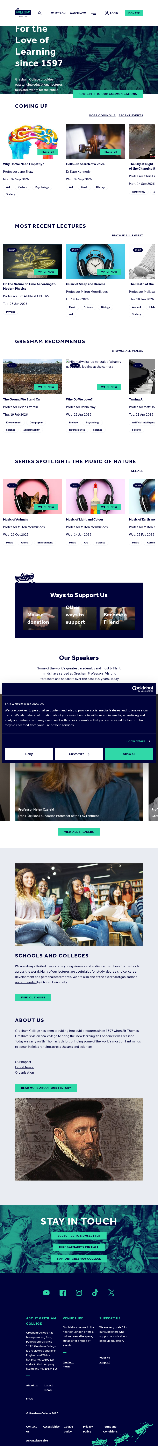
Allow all (129, 754)
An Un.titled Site (37, 1440)
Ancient (136, 307)
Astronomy (138, 191)
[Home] (23, 13)
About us (32, 1385)
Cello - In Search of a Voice (85, 164)
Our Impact (23, 1062)
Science (88, 307)
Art (8, 187)
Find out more (33, 997)
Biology (105, 307)
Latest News (24, 1067)
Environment (13, 422)
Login (114, 13)
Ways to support (104, 1360)
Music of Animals (15, 519)
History (100, 187)
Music (84, 187)
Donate (134, 13)
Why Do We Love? (79, 399)
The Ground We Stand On (21, 399)
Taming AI (136, 399)
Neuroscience (77, 429)
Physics (10, 311)
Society (10, 194)
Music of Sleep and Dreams (85, 284)
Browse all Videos (127, 351)
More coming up (102, 115)
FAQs (29, 1398)
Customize (76, 754)
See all (137, 471)
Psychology (42, 187)
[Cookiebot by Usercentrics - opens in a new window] (135, 689)
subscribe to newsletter (79, 1235)
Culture (22, 187)
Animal (25, 542)
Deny (29, 754)
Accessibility (51, 1426)
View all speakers (79, 832)
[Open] (46, 1292)
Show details (136, 741)
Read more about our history (46, 1088)
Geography (36, 422)
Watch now (78, 13)
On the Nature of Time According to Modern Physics (29, 286)
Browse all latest (127, 235)
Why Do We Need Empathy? (23, 164)
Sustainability (31, 429)
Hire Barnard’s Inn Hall (79, 1247)
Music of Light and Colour (84, 519)
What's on (58, 13)
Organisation (25, 1072)
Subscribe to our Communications (108, 94)
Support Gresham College (79, 1258)
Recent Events (131, 115)
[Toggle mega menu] (94, 13)
